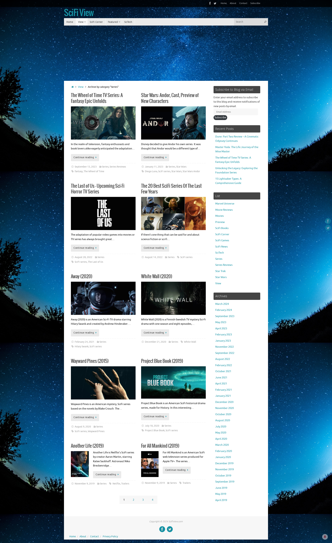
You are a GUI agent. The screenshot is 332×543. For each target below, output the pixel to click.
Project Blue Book (155, 430)
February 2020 (223, 451)
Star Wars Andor (191, 171)
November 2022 (224, 347)
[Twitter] (215, 3)
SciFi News (221, 246)
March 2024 (222, 304)
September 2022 (224, 353)
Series (105, 166)
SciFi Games (222, 240)
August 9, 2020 (83, 426)
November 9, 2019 (85, 483)
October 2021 (223, 371)
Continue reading (83, 157)
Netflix (116, 483)
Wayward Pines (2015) (90, 361)
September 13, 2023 (86, 166)
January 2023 (223, 340)
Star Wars (181, 166)
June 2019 (221, 488)
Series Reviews (118, 166)
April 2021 (221, 383)
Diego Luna (151, 171)
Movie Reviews (224, 210)
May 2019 (220, 494)
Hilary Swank (82, 346)
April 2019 (221, 500)
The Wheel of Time (94, 171)
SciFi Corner (222, 234)
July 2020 (220, 426)
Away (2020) (81, 276)
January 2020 (223, 457)
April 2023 (221, 328)
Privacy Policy (110, 536)
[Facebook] (210, 3)
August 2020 (222, 420)
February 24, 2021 (84, 341)
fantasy (79, 171)
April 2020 (221, 439)
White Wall (190, 341)
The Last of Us (95, 261)
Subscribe (255, 3)
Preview (220, 222)
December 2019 (224, 463)
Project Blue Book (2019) (162, 361)
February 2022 (223, 365)
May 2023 (220, 322)
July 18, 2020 (152, 425)
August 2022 (222, 359)
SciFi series (164, 171)
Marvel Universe (224, 203)
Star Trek (220, 271)
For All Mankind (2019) (160, 446)
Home (224, 3)
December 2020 (224, 402)
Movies (219, 216)
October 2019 (223, 475)
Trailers (125, 483)
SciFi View (79, 13)
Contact (243, 3)
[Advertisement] (166, 51)
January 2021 (223, 396)
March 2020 (222, 445)
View (81, 86)
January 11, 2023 (154, 166)
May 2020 (220, 432)
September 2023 (224, 316)
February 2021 (223, 390)
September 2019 (224, 481)
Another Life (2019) (87, 446)
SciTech (219, 252)
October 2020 (223, 414)
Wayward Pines (96, 431)
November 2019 (224, 469)
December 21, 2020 (155, 341)
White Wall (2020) (156, 276)
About (233, 3)
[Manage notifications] (325, 537)
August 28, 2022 (83, 257)
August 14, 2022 (154, 257)
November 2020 (224, 408)
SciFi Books (222, 228)
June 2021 (221, 377)
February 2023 (223, 334)
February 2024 (223, 310)
